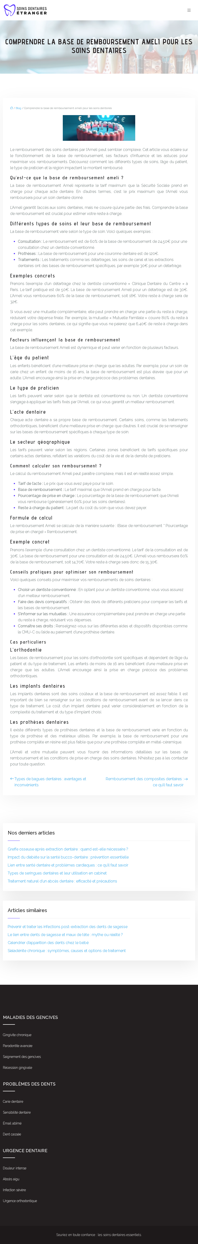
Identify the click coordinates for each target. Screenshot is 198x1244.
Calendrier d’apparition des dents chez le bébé (48, 942)
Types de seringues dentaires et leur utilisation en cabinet (57, 873)
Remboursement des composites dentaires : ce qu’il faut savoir (145, 782)
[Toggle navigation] (189, 10)
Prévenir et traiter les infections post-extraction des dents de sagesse (67, 926)
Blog (18, 108)
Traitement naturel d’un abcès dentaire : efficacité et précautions (62, 881)
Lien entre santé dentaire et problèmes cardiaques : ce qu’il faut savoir (68, 865)
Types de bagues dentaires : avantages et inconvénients (50, 782)
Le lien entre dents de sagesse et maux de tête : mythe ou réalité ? (65, 934)
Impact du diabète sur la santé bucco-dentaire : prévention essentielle (68, 857)
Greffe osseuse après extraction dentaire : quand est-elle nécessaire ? (68, 849)
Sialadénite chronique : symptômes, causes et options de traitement (67, 950)
